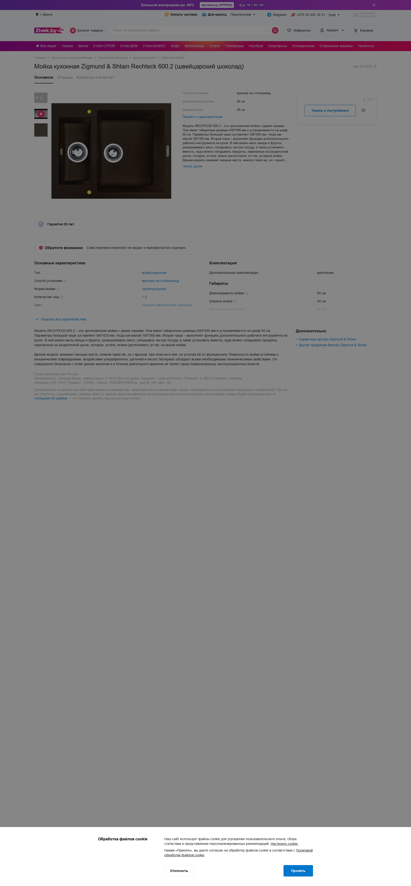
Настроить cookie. (284, 844)
